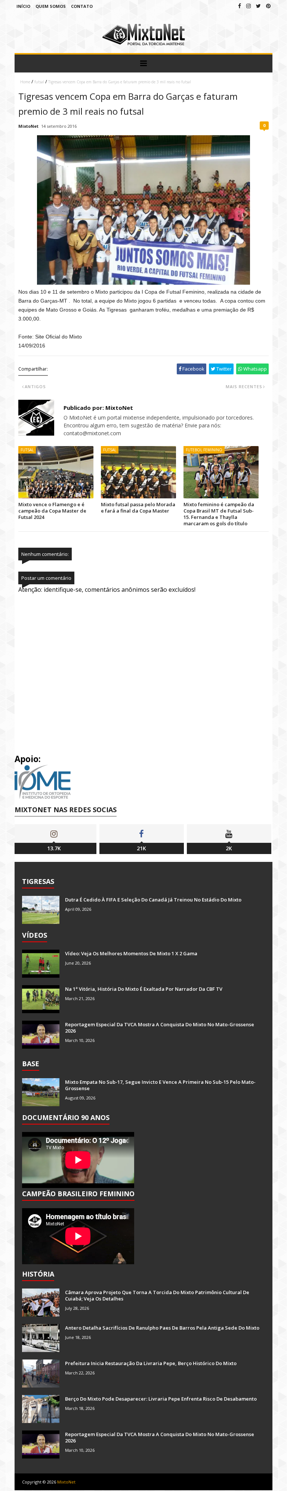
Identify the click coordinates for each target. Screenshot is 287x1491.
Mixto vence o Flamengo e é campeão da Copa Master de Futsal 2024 (52, 510)
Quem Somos (51, 6)
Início (23, 6)
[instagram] (248, 5)
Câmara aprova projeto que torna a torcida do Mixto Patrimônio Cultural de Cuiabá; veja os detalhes (157, 1295)
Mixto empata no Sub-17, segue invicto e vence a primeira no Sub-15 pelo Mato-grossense (160, 1085)
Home (25, 81)
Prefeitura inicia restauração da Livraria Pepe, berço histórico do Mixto (151, 1363)
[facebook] (239, 5)
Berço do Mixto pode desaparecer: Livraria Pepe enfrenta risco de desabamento (161, 1398)
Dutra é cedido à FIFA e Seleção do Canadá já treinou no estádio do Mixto (153, 899)
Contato (82, 6)
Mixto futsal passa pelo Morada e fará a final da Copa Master (138, 507)
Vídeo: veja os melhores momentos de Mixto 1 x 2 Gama (131, 953)
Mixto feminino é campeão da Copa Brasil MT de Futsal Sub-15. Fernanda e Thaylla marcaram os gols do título (218, 514)
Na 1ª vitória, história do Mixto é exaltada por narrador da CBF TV (143, 989)
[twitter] (258, 5)
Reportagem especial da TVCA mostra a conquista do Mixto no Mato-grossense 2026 (159, 1027)
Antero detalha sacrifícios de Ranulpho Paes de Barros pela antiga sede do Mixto (162, 1327)
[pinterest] (268, 5)
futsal (39, 81)
